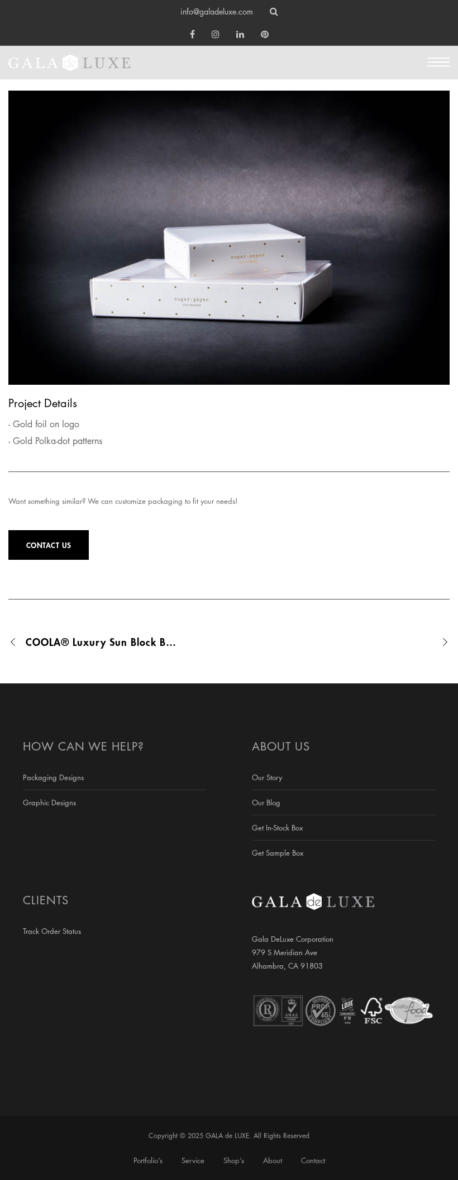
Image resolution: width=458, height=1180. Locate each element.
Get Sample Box (277, 853)
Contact (313, 1160)
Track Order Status (52, 931)
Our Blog (266, 802)
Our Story (267, 777)
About (272, 1160)
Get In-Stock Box (277, 828)
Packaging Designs (53, 777)
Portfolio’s (148, 1160)
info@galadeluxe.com (216, 11)
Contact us (48, 545)
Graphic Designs (49, 802)
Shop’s (233, 1160)
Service (193, 1160)
